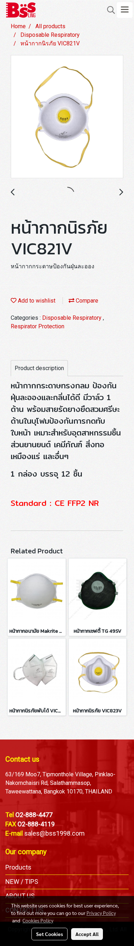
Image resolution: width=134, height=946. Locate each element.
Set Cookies (49, 934)
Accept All (87, 934)
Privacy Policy (101, 913)
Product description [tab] (39, 368)
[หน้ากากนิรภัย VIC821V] (67, 117)
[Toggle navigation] (125, 10)
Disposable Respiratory (72, 317)
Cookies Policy (38, 920)
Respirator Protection (37, 326)
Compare (86, 300)
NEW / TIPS (21, 881)
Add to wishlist (35, 300)
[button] (108, 10)
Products (18, 867)
